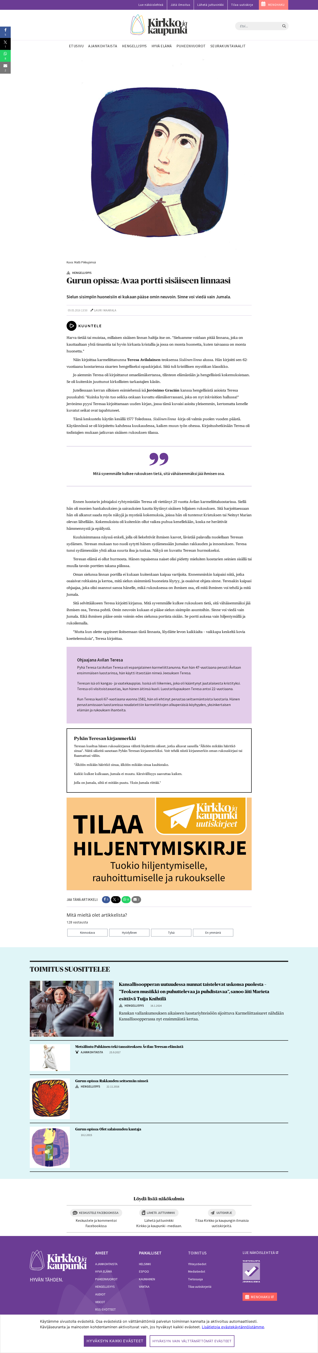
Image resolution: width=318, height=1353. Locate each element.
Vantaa (144, 1286)
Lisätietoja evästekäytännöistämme (233, 1327)
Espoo (144, 1271)
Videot (100, 1302)
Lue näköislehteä (151, 5)
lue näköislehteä (259, 1252)
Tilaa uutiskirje (242, 5)
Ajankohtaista (106, 1264)
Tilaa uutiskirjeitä (199, 1286)
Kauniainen (147, 1279)
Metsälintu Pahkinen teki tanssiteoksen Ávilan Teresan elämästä (129, 1047)
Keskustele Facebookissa (98, 1213)
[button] (106, 899)
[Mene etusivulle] (58, 1260)
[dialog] (159, 1334)
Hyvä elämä (103, 1271)
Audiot (100, 1294)
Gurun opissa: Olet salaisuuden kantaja (108, 1129)
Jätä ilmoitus (180, 5)
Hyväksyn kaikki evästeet (115, 1341)
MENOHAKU (276, 5)
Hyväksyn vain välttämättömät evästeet (192, 1341)
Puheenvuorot (106, 1279)
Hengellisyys (105, 1286)
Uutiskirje (224, 1213)
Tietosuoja (195, 1279)
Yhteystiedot (197, 1264)
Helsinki (145, 1264)
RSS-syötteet (105, 1309)
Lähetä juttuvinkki (210, 5)
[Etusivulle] (159, 25)
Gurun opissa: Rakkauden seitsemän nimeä (111, 1081)
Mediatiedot (196, 1271)
